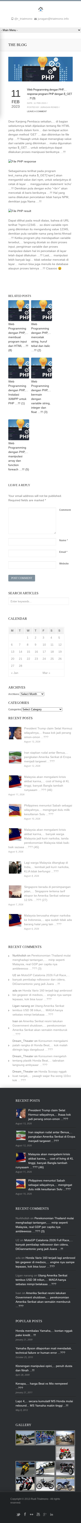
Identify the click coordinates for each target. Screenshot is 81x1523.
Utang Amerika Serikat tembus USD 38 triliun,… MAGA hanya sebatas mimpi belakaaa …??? (38, 1010)
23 (36, 658)
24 (44, 658)
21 (20, 658)
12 (60, 644)
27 (12, 665)
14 (20, 651)
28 (20, 665)
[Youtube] (38, 1516)
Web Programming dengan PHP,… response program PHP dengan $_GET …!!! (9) (49, 94)
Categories (14, 709)
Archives (13, 694)
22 (28, 658)
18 (52, 651)
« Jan (14, 672)
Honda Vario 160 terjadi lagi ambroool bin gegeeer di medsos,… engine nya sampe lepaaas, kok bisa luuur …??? (42, 995)
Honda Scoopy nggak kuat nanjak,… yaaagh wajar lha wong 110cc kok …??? (41, 1076)
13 (12, 651)
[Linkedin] (51, 1516)
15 (28, 651)
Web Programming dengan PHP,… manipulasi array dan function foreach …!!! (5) (18, 456)
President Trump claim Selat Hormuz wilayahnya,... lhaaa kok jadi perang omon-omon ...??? (48, 733)
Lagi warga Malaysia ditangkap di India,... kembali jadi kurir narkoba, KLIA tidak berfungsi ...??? (46, 867)
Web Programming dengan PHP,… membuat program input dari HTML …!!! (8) (18, 337)
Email (63, 552)
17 (44, 651)
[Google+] (44, 1516)
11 (52, 644)
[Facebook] (24, 1516)
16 (36, 651)
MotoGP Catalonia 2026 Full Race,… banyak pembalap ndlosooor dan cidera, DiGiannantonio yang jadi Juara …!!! (41, 979)
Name (63, 540)
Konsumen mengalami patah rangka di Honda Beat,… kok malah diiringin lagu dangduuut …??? (40, 1045)
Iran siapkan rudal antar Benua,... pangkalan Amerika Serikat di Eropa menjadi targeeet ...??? (47, 757)
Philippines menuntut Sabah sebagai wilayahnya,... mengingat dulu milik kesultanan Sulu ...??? (48, 810)
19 (60, 651)
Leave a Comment (37, 111)
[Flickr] (31, 1516)
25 (52, 658)
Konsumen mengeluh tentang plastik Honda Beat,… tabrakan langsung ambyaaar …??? (39, 1060)
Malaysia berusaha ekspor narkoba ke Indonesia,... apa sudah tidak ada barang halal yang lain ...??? (48, 920)
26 (60, 658)
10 (44, 644)
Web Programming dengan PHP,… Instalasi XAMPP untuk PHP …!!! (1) (18, 392)
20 (12, 658)
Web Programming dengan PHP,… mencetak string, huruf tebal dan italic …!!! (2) (41, 337)
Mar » (46, 672)
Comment (65, 509)
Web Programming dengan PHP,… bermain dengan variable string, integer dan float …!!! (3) (41, 397)
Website (64, 563)
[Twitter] (18, 1516)
